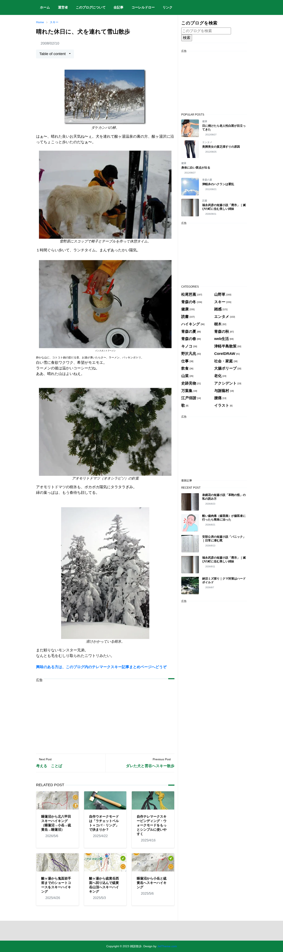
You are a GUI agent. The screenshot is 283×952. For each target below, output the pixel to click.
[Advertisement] (105, 715)
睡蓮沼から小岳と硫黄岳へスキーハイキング (152, 883)
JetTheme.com (167, 946)
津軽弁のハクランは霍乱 (218, 184)
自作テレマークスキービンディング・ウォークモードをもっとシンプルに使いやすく (152, 825)
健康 (204, 121)
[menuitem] (45, 7)
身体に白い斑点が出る (195, 167)
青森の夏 (207, 179)
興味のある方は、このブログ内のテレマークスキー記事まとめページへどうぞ (101, 667)
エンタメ (207, 142)
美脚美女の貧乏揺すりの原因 (221, 146)
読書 (204, 200)
